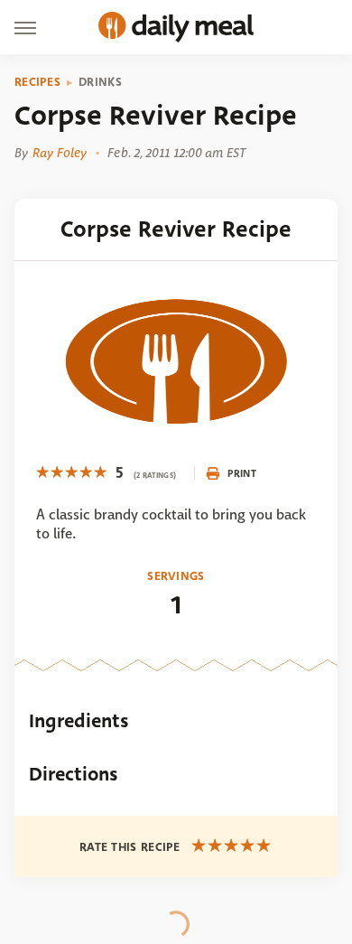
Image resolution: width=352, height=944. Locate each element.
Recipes (37, 82)
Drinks (100, 82)
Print (241, 473)
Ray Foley (59, 153)
